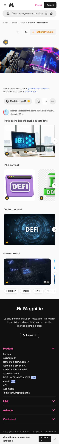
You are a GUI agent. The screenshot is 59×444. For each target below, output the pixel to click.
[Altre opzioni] (17, 32)
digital (38, 291)
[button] (29, 335)
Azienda (8, 410)
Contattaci (9, 419)
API (5, 385)
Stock (14, 22)
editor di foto (30, 91)
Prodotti (8, 348)
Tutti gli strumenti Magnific (16, 392)
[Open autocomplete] (7, 13)
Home (5, 22)
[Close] (54, 439)
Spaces (7, 354)
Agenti (9, 381)
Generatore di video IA (14, 365)
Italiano (29, 335)
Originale (21, 42)
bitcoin (26, 291)
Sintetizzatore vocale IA (15, 369)
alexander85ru (16, 114)
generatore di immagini (38, 88)
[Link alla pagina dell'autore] (6, 112)
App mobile (8, 388)
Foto (23, 22)
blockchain (11, 291)
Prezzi (38, 5)
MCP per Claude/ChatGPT (19, 377)
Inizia (6, 401)
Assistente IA (9, 358)
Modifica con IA (16, 102)
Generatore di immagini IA (16, 361)
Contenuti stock (11, 373)
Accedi (50, 5)
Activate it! (44, 439)
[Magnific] (29, 309)
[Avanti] (46, 101)
